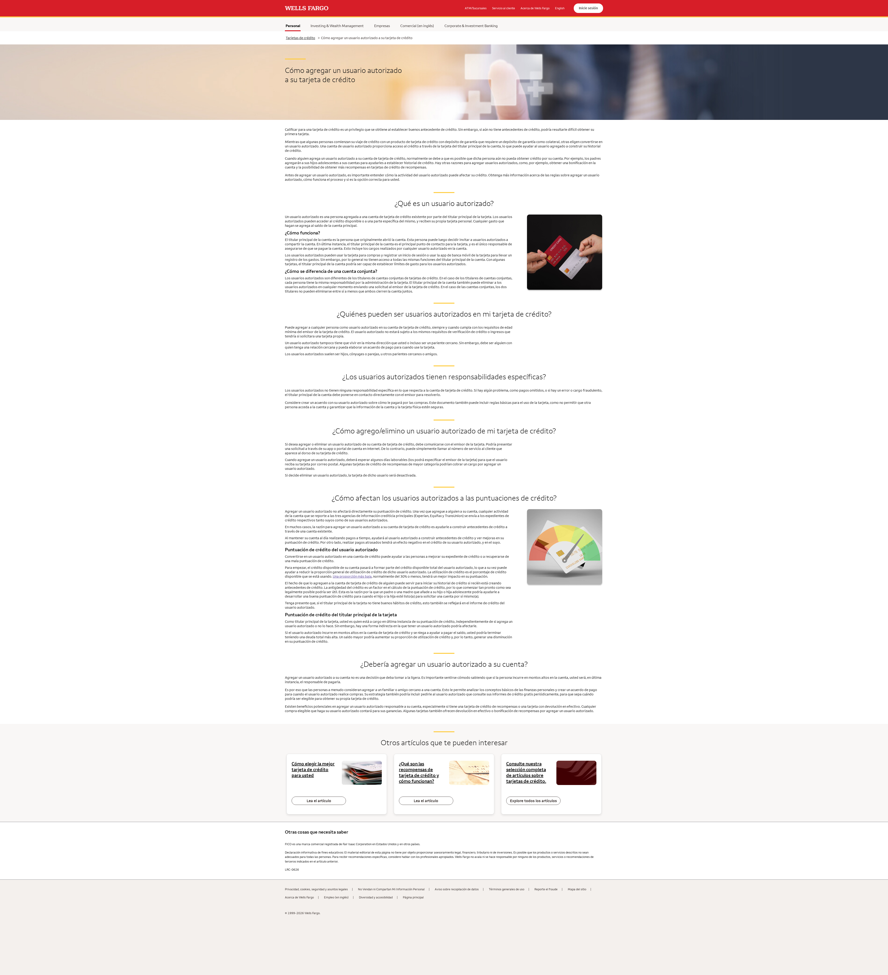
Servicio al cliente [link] (503, 8)
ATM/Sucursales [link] (476, 8)
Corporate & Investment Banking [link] (471, 25)
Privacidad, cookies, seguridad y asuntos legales (316, 889)
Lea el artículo (319, 800)
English (559, 8)
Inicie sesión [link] (588, 8)
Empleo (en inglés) (336, 897)
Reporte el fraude (546, 889)
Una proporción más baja (352, 576)
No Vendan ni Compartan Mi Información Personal (391, 889)
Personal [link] (293, 25)
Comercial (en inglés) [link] (417, 25)
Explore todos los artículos (533, 800)
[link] (306, 8)
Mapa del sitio (577, 889)
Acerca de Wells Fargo (299, 897)
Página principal (413, 897)
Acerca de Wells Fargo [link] (535, 8)
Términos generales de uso (506, 889)
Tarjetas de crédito (300, 38)
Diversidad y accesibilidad (376, 897)
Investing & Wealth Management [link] (337, 25)
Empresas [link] (382, 25)
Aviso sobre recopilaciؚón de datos (457, 889)
